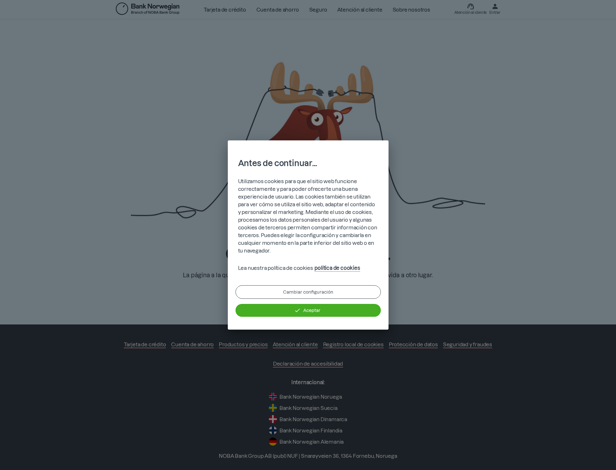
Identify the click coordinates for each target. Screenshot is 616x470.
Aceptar (312, 310)
